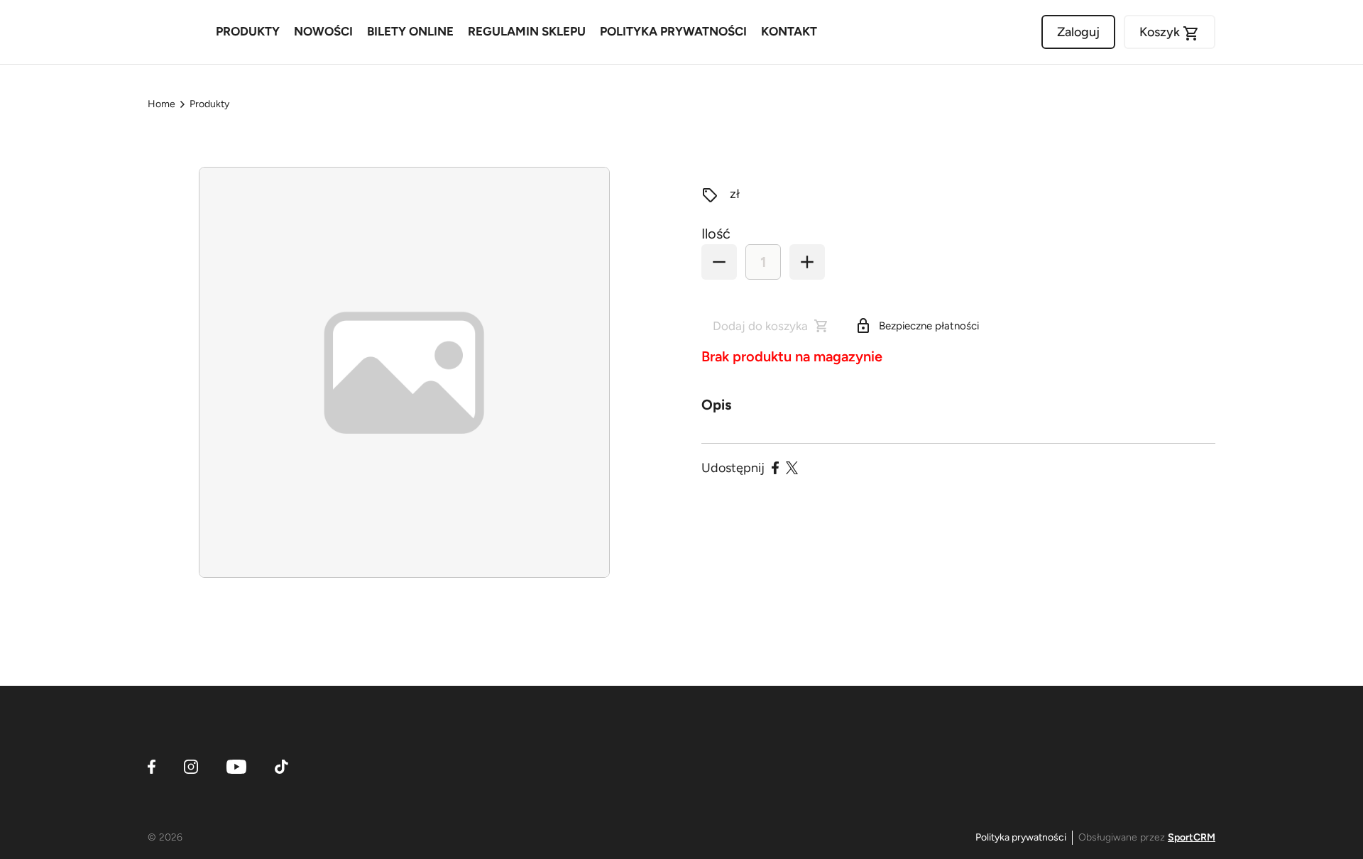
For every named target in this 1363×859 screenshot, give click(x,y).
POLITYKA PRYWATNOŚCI (673, 31)
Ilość (715, 233)
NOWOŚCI (323, 31)
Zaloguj (1078, 32)
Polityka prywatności (1020, 837)
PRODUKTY (248, 31)
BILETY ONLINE (410, 31)
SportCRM (1191, 837)
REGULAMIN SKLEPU (527, 31)
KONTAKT (789, 31)
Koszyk (1169, 33)
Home (161, 104)
